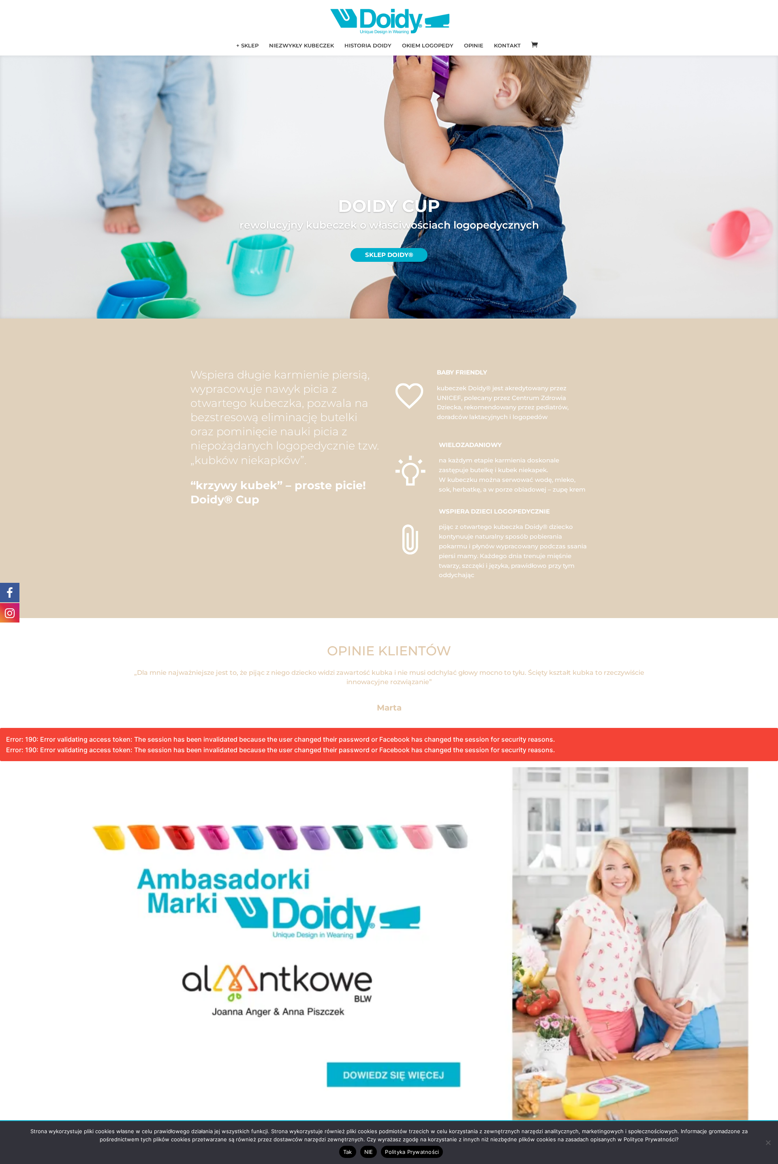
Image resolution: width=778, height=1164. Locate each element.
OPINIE (473, 46)
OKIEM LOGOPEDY (427, 46)
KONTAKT (507, 46)
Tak (347, 1152)
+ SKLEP (247, 46)
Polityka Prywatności (412, 1152)
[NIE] (768, 1142)
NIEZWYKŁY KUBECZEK (301, 46)
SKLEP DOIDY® (389, 255)
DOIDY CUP (389, 205)
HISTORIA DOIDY (367, 46)
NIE (368, 1152)
